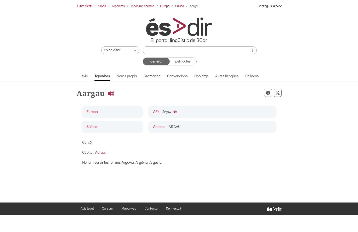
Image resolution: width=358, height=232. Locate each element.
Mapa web (128, 208)
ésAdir (102, 6)
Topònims (118, 6)
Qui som (107, 208)
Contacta (151, 208)
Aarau (100, 152)
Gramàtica (152, 76)
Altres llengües (227, 76)
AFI (155, 112)
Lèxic (84, 76)
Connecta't (173, 208)
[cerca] (251, 50)
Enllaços (252, 76)
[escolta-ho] (111, 93)
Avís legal (87, 208)
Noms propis (127, 76)
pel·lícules (183, 61)
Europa (164, 6)
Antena (158, 127)
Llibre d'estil (84, 6)
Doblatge (201, 76)
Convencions (177, 76)
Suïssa (179, 6)
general (156, 61)
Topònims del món (142, 6)
